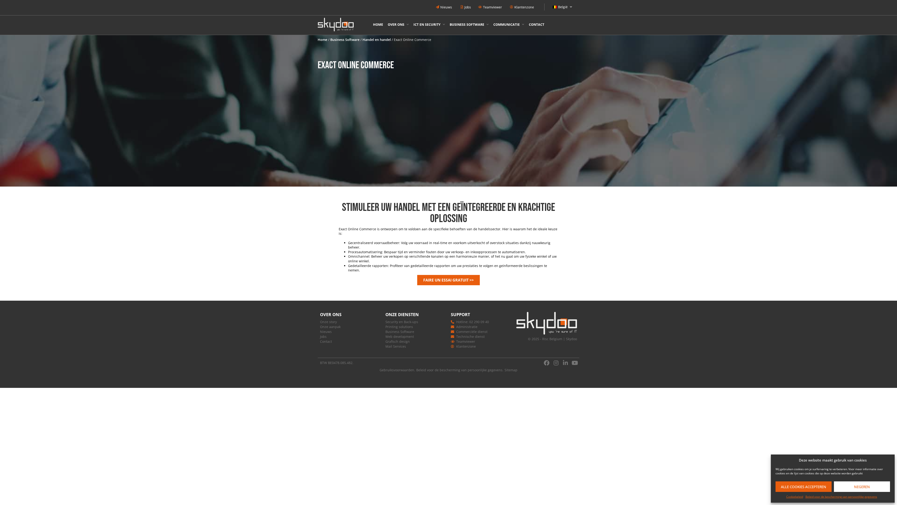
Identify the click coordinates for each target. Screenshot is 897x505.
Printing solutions (399, 327)
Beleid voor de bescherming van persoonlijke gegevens (841, 497)
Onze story (328, 322)
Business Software (467, 24)
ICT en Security (427, 24)
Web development (399, 336)
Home (378, 24)
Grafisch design (397, 341)
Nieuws (326, 331)
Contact (536, 24)
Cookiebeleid (794, 497)
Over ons (396, 24)
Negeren (862, 486)
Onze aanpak (330, 327)
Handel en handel (377, 39)
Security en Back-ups (401, 322)
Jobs (323, 336)
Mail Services (395, 346)
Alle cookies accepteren (803, 486)
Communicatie (506, 24)
